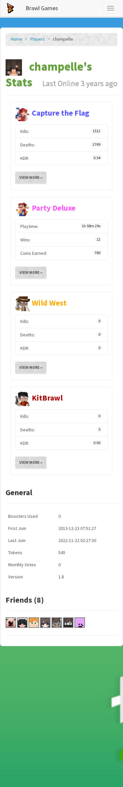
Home (16, 39)
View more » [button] (30, 177)
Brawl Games (42, 8)
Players (37, 39)
